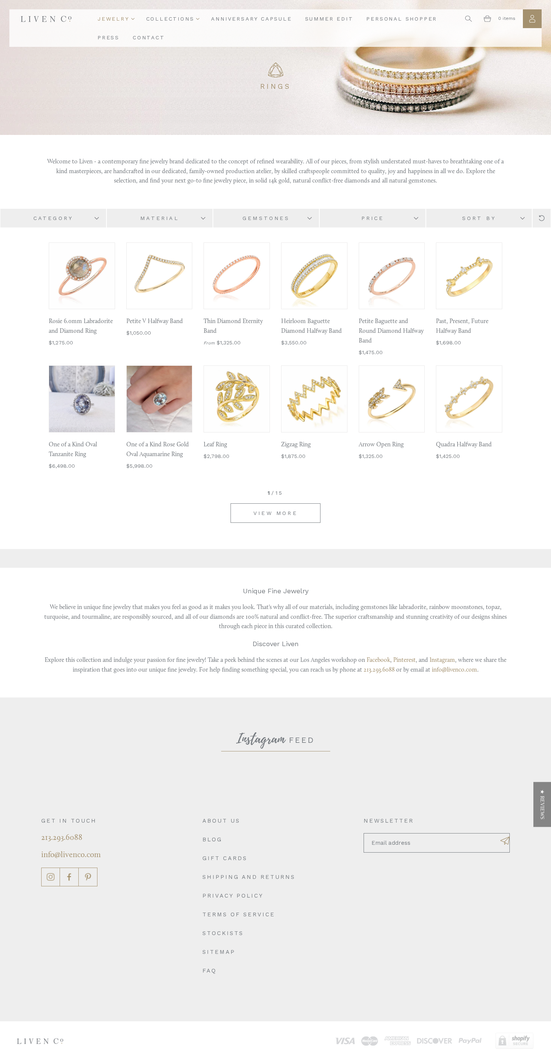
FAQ (209, 970)
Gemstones (266, 218)
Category (53, 218)
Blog (212, 839)
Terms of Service (238, 914)
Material (159, 218)
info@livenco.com (454, 670)
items (506, 18)
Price (372, 218)
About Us (221, 820)
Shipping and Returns (248, 877)
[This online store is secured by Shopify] (514, 1041)
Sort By (479, 218)
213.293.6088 (379, 670)
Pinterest (404, 660)
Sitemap (218, 952)
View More (275, 513)
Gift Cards (224, 858)
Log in (532, 18)
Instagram (442, 660)
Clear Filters (542, 218)
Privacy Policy (233, 895)
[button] (542, 804)
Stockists (223, 933)
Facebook (378, 660)
